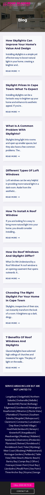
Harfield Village (28, 425)
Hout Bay (34, 465)
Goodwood (22, 407)
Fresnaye (10, 465)
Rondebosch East (13, 447)
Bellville (33, 400)
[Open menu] (39, 4)
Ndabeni (34, 436)
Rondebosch (32, 443)
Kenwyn (34, 429)
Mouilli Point (23, 468)
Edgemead (9, 407)
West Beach (18, 458)
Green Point (22, 465)
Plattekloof (12, 414)
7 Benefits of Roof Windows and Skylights (19, 341)
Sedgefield (23, 396)
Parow (23, 404)
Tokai (26, 447)
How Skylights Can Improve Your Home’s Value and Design (21, 44)
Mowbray (25, 436)
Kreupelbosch (28, 432)
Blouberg (20, 450)
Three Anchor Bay (14, 472)
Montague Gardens (14, 454)
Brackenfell (13, 404)
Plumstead (11, 443)
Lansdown (34, 422)
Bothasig (32, 404)
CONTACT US (22, 491)
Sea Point (35, 468)
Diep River (14, 425)
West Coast (9, 450)
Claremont (10, 422)
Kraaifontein (9, 411)
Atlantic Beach (32, 458)
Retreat (21, 443)
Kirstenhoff (15, 432)
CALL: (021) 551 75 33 (22, 485)
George (36, 472)
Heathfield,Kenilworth (18, 429)
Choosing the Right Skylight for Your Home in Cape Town (22, 296)
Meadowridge (12, 436)
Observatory (22, 440)
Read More (13, 71)
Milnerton (21, 411)
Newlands (10, 440)
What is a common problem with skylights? (19, 129)
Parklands (29, 454)
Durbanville (22, 400)
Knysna (27, 472)
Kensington (34, 407)
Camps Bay (24, 461)
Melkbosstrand (33, 450)
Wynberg (34, 447)
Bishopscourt (31, 418)
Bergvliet (19, 418)
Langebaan (11, 396)
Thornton (24, 414)
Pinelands (34, 440)
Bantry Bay (12, 461)
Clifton (34, 461)
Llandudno (10, 468)
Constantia (22, 422)
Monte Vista (35, 411)
